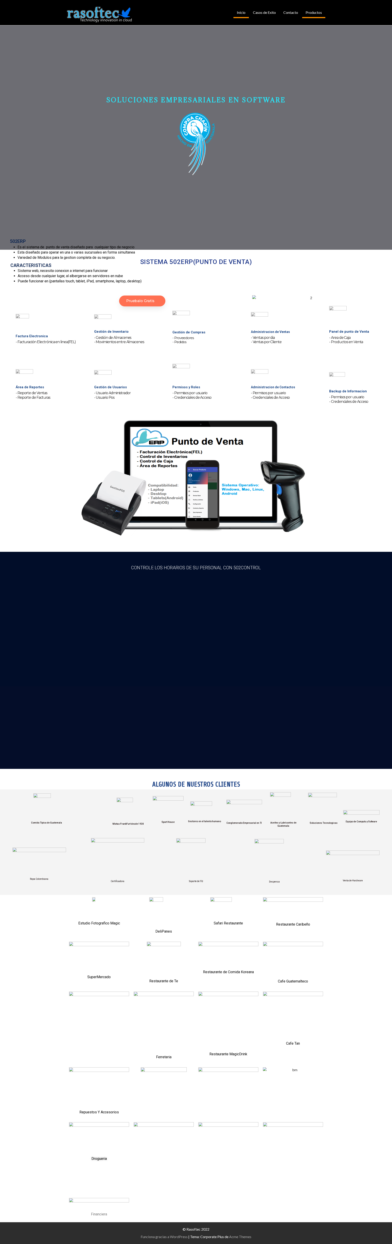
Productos (314, 12)
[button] (74, 480)
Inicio (241, 12)
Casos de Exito (264, 12)
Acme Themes (240, 1236)
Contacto (290, 12)
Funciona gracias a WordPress (164, 1236)
